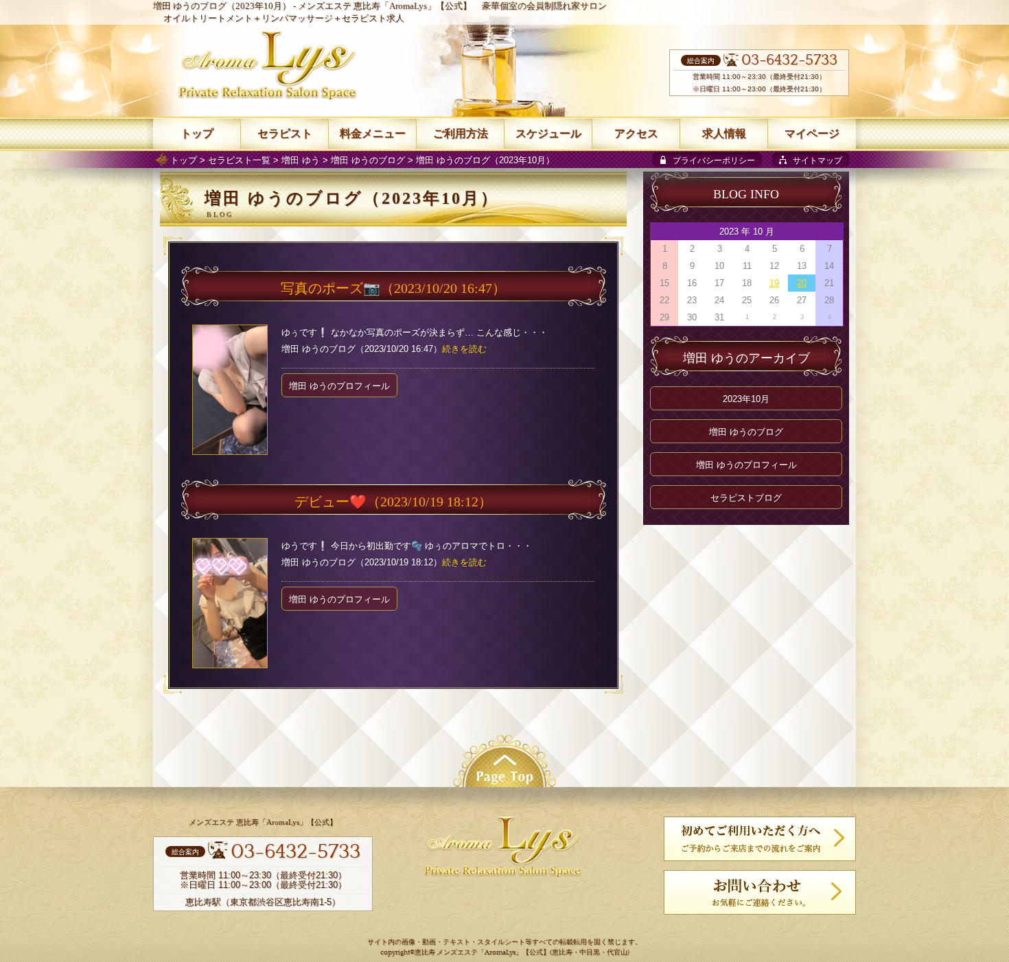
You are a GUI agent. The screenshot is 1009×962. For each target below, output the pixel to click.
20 (802, 283)
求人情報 (724, 133)
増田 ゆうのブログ (368, 160)
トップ (183, 160)
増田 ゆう (300, 160)
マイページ (812, 133)
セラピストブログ (746, 498)
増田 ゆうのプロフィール (339, 386)
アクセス (636, 133)
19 (774, 283)
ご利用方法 (460, 133)
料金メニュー (373, 133)
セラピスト (284, 133)
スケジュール (548, 133)
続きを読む (464, 349)
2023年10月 (746, 399)
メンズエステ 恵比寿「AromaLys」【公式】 (385, 6)
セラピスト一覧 (239, 160)
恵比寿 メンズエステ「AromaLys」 (468, 953)
